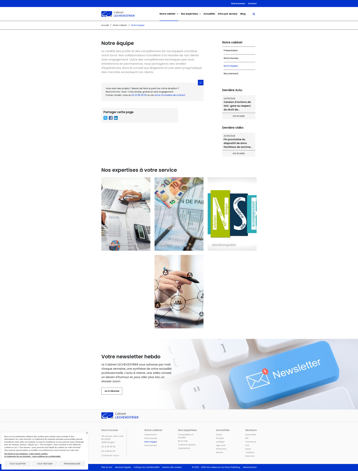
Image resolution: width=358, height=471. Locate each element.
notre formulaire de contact (169, 95)
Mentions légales (123, 467)
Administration (250, 467)
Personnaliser (72, 464)
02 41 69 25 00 (139, 95)
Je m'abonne (111, 391)
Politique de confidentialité (146, 467)
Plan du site (106, 467)
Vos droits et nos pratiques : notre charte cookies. (26, 454)
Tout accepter (17, 464)
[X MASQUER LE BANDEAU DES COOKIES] (87, 433)
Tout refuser (44, 464)
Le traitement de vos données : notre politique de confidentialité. (32, 456)
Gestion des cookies (172, 467)
